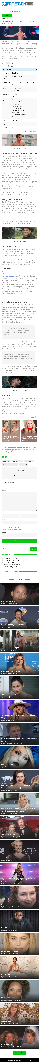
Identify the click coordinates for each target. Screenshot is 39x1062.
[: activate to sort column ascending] (24, 69)
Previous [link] (29, 131)
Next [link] (34, 131)
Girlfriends (29, 461)
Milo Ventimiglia (19, 476)
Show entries (9, 63)
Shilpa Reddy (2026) (11, 567)
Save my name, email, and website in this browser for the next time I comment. (20, 526)
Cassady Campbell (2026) (12, 562)
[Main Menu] (32, 4)
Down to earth (17, 461)
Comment (5, 490)
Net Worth (24, 465)
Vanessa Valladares (9, 293)
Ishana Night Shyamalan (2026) (14, 560)
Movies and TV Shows (10, 465)
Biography (10, 11)
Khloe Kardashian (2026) (12, 564)
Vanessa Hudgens (8, 276)
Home (3, 11)
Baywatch (6, 461)
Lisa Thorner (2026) (10, 558)
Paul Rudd (20, 470)
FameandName (14, 448)
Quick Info (6, 69)
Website (4, 519)
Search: (10, 66)
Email (22, 513)
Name (4, 513)
